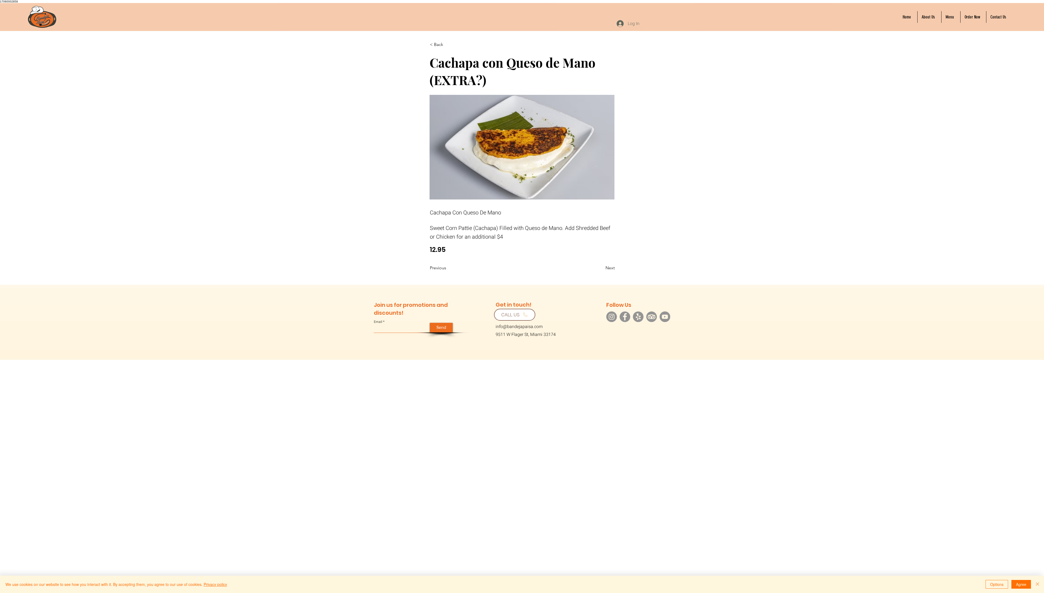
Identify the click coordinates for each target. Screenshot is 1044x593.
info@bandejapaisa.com (519, 326)
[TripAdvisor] (651, 316)
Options (996, 584)
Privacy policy (215, 584)
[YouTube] (665, 316)
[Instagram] (611, 316)
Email (378, 321)
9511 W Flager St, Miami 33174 (526, 334)
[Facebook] (625, 316)
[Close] (1037, 584)
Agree (1021, 584)
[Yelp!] (638, 316)
